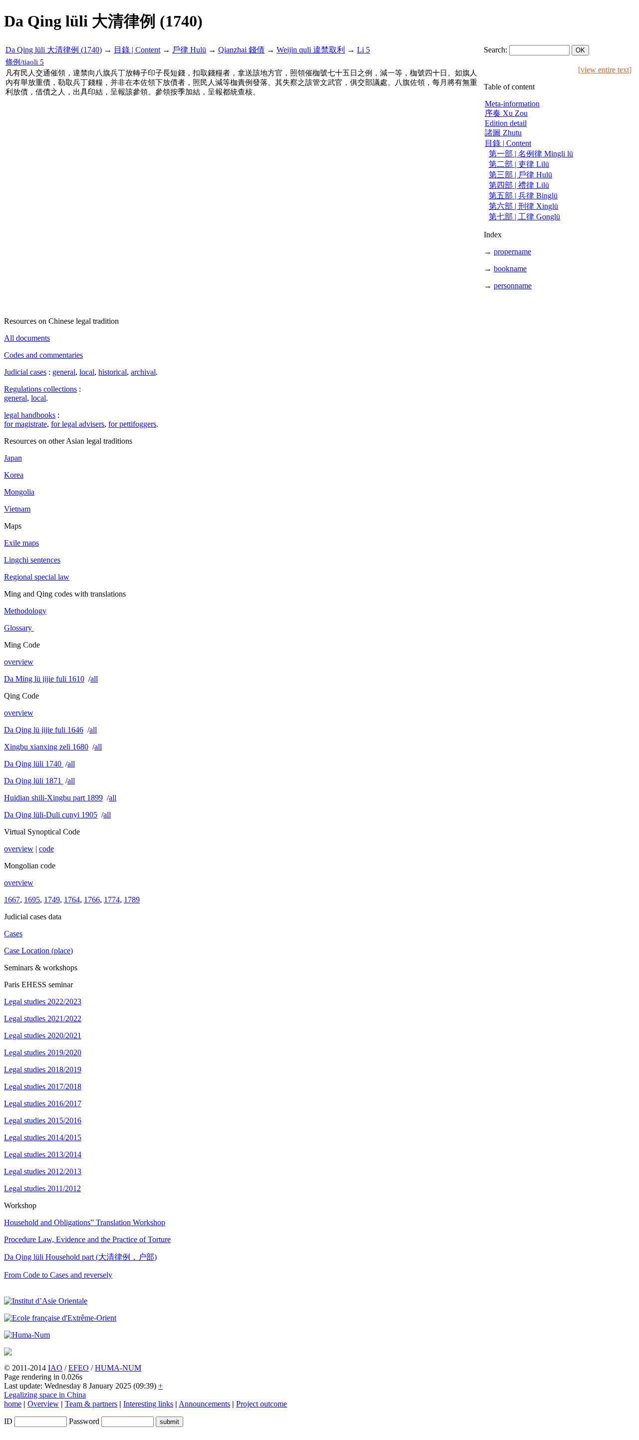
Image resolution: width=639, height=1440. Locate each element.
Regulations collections (40, 389)
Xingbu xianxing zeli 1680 (46, 746)
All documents (27, 338)
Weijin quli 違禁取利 (311, 49)
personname (513, 285)
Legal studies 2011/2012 (42, 1188)
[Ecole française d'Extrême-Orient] (60, 1318)
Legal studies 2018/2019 (42, 1069)
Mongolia (19, 492)
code (46, 848)
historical (112, 372)
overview (18, 662)
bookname (510, 268)
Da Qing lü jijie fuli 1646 (43, 729)
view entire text (605, 69)
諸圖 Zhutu (503, 132)
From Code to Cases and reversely (58, 1275)
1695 (32, 899)
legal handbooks (29, 415)
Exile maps (21, 543)
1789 (132, 899)
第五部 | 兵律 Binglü (523, 195)
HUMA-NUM (118, 1368)
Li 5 (363, 49)
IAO (55, 1368)
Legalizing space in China (45, 1395)
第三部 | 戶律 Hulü (520, 174)
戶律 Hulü (189, 49)
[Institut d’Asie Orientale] (45, 1301)
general (63, 372)
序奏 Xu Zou (506, 113)
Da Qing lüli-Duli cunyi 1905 (50, 814)
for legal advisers (77, 424)
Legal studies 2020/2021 (42, 1035)
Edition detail (506, 123)
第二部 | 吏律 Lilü (519, 164)
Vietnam (17, 509)
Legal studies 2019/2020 (42, 1052)
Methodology (25, 611)
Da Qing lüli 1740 (33, 763)
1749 (52, 899)
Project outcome (261, 1404)
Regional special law (36, 577)
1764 (72, 899)
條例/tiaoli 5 (24, 62)
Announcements (204, 1404)
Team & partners (91, 1404)
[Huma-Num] (27, 1335)
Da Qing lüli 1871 (33, 780)
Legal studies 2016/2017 (42, 1103)
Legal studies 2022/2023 (42, 1001)
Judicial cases (25, 372)
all (94, 679)
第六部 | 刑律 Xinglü (523, 206)
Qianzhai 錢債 (241, 49)
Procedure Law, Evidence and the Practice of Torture (87, 1239)
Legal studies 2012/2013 (42, 1171)
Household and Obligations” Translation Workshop (84, 1222)
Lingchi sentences (32, 560)
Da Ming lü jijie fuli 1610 (44, 679)
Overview (43, 1404)
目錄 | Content (137, 49)
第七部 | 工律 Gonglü (524, 216)
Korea (13, 475)
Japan (13, 458)
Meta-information (512, 103)
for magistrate (25, 424)
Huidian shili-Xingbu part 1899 (53, 797)
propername (512, 251)
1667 (12, 899)
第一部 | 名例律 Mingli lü (531, 153)
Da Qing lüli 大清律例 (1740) (53, 49)
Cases (13, 933)
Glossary (19, 628)
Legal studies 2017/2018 (42, 1086)
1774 (112, 899)
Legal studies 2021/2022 (42, 1018)
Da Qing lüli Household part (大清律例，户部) (80, 1257)
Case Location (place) (38, 950)
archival (143, 372)
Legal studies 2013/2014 (42, 1154)
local (86, 372)
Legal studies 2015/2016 (42, 1120)
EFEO (78, 1368)
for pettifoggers (132, 424)
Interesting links (148, 1404)
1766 (92, 899)
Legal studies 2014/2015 (42, 1137)
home (12, 1404)
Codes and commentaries (43, 355)
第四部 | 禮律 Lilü (519, 185)
